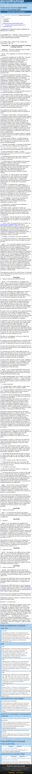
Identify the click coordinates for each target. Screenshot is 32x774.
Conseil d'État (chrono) (7, 26)
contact (24, 2)
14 (15, 8)
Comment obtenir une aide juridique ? (16, 11)
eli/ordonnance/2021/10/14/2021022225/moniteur (13, 23)
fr (26, 0)
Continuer (12, 772)
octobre (19, 8)
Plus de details (19, 772)
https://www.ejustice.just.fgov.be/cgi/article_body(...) (15, 24)
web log (18, 2)
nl (29, 0)
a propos (11, 2)
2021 (25, 8)
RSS (6, 2)
